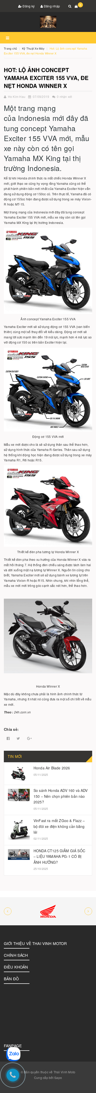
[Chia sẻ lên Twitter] (18, 738)
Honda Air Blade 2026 (52, 767)
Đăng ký (28, 6)
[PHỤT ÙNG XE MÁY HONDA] (48, 911)
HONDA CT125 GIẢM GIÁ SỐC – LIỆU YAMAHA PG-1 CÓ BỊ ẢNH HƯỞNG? (59, 856)
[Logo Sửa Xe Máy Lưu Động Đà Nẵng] (48, 22)
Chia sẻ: (11, 729)
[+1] (29, 738)
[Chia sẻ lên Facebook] (8, 738)
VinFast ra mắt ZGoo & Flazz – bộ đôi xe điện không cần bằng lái (59, 826)
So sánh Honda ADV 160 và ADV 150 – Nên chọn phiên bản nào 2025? (61, 796)
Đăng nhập (51, 6)
